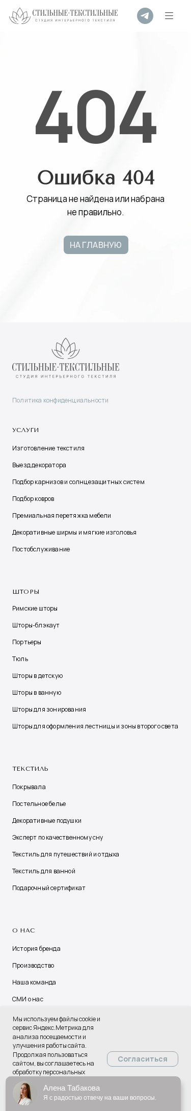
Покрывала (29, 786)
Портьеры (27, 642)
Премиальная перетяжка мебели (62, 515)
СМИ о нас (27, 999)
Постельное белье (39, 803)
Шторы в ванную (36, 692)
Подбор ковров (33, 498)
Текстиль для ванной (43, 871)
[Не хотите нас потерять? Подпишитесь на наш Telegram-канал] (145, 16)
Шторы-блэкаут (36, 625)
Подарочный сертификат (49, 887)
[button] (169, 16)
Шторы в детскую (37, 675)
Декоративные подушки (46, 820)
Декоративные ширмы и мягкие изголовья (74, 532)
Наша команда (34, 982)
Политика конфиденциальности (60, 400)
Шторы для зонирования (49, 709)
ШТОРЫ (25, 591)
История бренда (36, 948)
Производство (33, 965)
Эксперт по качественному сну (57, 837)
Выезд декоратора (39, 465)
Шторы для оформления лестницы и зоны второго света (95, 726)
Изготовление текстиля (48, 448)
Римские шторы (35, 608)
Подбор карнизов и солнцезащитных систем (78, 481)
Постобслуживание (41, 549)
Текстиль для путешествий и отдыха (66, 854)
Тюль (20, 658)
